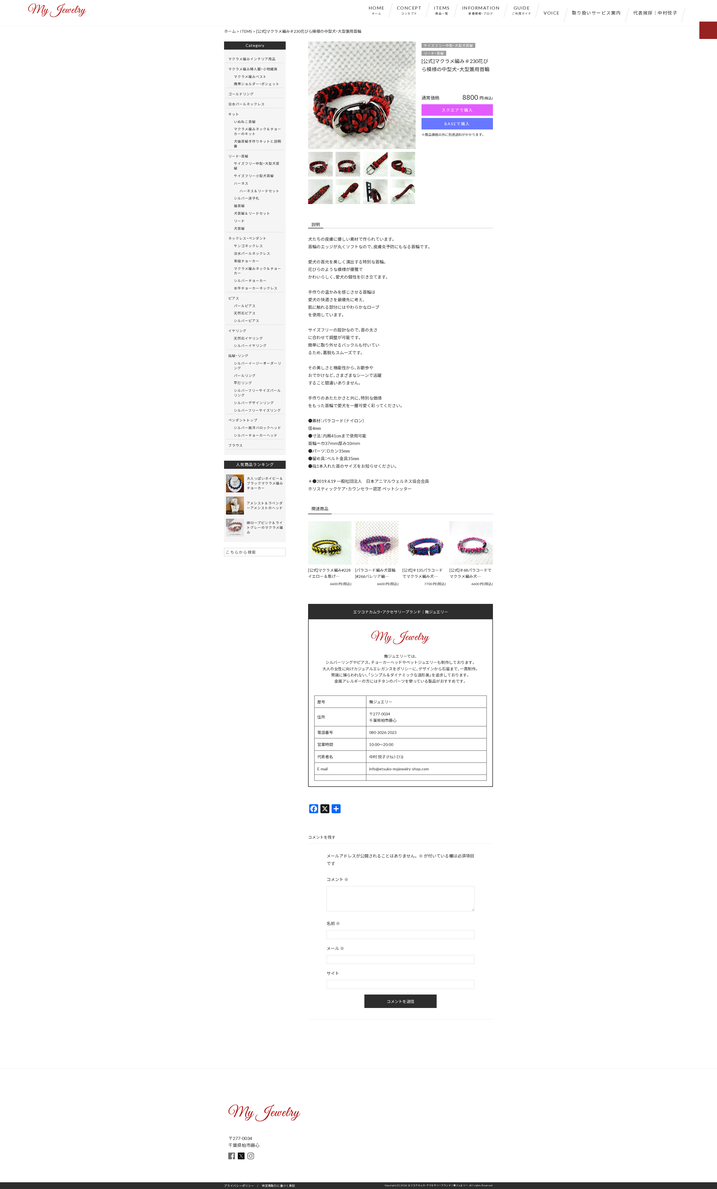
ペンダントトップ (242, 420)
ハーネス (241, 183)
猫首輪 (239, 205)
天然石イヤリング (248, 338)
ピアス (233, 298)
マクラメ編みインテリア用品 (252, 58)
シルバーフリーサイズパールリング (257, 393)
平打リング (243, 382)
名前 (333, 923)
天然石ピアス (245, 313)
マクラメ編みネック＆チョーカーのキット (257, 131)
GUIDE (521, 9)
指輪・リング (238, 355)
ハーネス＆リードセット (259, 190)
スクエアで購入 (457, 110)
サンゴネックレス (248, 245)
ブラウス (235, 445)
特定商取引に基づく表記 (278, 1185)
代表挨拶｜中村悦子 (655, 12)
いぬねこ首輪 (245, 121)
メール (335, 948)
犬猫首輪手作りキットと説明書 (257, 144)
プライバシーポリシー (239, 1185)
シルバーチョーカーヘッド (256, 435)
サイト (333, 973)
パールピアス (245, 305)
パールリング (245, 375)
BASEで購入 (457, 123)
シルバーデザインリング (254, 402)
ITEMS (442, 9)
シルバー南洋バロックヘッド (257, 427)
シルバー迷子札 (246, 198)
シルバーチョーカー (250, 280)
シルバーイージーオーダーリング (257, 365)
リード (239, 220)
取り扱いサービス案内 (596, 12)
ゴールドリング (241, 93)
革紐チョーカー (246, 260)
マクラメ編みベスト (250, 76)
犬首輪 (239, 228)
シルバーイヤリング (250, 345)
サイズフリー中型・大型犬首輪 (448, 45)
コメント (337, 879)
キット (233, 114)
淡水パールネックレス (246, 103)
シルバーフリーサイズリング (257, 410)
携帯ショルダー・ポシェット (257, 83)
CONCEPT (409, 9)
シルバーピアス (246, 320)
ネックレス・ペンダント (247, 238)
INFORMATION (481, 9)
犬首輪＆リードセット (252, 213)
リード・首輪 (434, 53)
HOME (377, 9)
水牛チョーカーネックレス (256, 288)
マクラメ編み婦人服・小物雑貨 (253, 68)
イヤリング (237, 330)
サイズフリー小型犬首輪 (254, 175)
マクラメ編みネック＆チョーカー (257, 271)
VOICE (552, 12)
